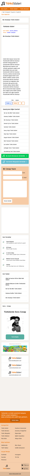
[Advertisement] (15, 47)
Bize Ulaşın (18, 445)
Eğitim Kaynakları (19, 436)
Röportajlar (18, 433)
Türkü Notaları (24, 9)
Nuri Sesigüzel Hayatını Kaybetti (11, 12)
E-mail (24, 178)
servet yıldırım (14, 30)
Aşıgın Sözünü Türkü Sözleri (11, 137)
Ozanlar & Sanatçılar (20, 428)
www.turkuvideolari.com (15, 375)
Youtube (3, 457)
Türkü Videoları (5, 436)
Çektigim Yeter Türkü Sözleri (11, 148)
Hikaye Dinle (18, 438)
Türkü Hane (15, 420)
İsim (23, 173)
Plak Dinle (4, 438)
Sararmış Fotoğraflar (20, 431)
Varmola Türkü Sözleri (10, 127)
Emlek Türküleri (11, 32)
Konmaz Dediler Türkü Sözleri (12, 116)
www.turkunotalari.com (15, 368)
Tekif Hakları (4, 448)
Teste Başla (14, 337)
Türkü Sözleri (14, 9)
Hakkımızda (4, 445)
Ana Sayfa (4, 9)
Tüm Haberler (5, 14)
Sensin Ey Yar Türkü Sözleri (11, 123)
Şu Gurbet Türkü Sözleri (10, 144)
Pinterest (3, 460)
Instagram (18, 454)
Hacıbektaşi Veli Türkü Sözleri (12, 151)
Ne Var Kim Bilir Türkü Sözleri (11, 113)
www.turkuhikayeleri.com (15, 360)
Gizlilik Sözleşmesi (20, 448)
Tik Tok (17, 457)
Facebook (3, 454)
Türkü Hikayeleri (5, 433)
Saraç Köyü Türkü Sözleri (10, 130)
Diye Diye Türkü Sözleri (10, 134)
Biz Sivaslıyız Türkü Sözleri (11, 120)
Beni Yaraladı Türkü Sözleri (11, 141)
